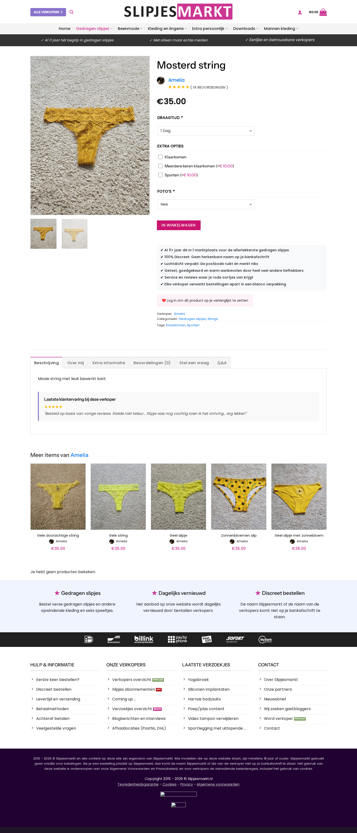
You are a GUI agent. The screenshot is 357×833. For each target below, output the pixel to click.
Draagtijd (169, 117)
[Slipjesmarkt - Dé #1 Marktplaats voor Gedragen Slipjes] (178, 11)
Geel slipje (178, 535)
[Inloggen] (300, 12)
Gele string (118, 535)
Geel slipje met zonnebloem (299, 535)
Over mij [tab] (75, 363)
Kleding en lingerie (166, 28)
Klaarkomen (176, 156)
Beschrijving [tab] (46, 363)
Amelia (179, 314)
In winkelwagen (179, 225)
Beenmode (128, 28)
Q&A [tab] (222, 363)
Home (64, 28)
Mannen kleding (279, 28)
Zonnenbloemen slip (239, 535)
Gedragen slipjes (92, 28)
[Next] (140, 135)
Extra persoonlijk (208, 28)
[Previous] (39, 135)
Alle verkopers (46, 12)
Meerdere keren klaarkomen (199, 165)
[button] (71, 12)
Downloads (244, 28)
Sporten (181, 174)
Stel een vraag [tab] (194, 363)
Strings (212, 319)
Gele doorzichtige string (58, 535)
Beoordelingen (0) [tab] (152, 363)
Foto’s (165, 191)
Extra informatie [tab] (109, 363)
